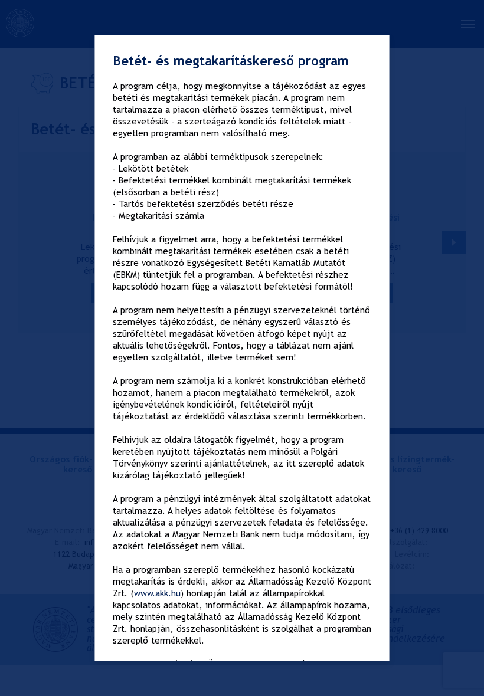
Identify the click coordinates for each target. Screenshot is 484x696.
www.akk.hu (157, 593)
